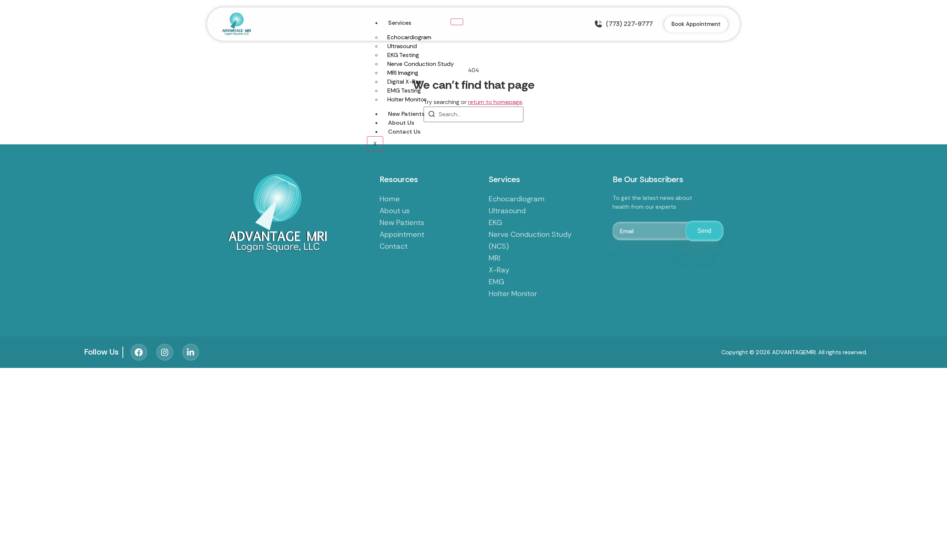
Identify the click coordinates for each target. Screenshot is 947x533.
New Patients (406, 114)
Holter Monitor (406, 99)
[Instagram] (164, 352)
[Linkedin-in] (190, 352)
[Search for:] (473, 114)
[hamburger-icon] (457, 22)
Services (399, 23)
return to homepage (495, 102)
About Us (401, 123)
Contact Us (404, 131)
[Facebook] (139, 352)
